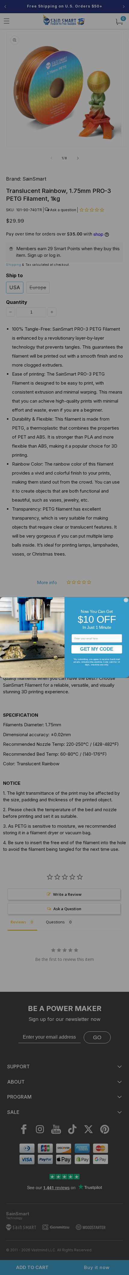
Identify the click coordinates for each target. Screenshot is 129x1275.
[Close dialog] (126, 600)
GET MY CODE (96, 649)
